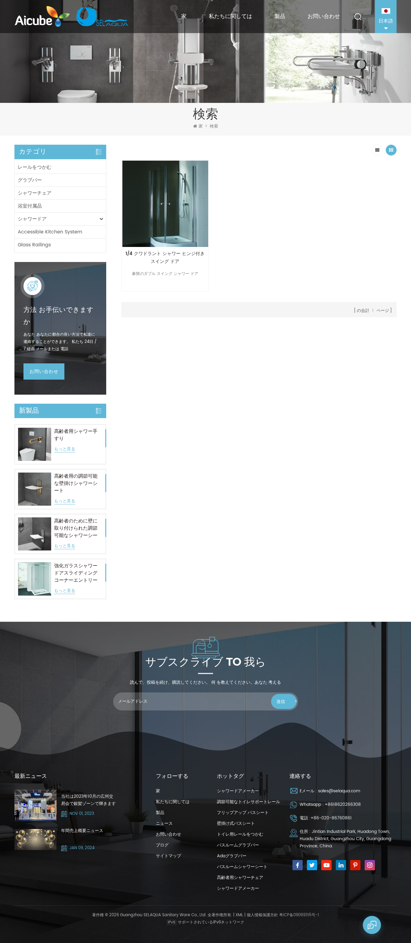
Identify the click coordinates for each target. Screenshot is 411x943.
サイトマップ (168, 855)
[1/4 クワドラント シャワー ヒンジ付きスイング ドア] (165, 204)
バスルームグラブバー (238, 845)
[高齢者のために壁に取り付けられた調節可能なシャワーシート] (34, 533)
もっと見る (64, 449)
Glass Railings (34, 245)
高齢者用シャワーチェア (240, 877)
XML (239, 915)
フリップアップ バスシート (243, 812)
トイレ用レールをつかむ (240, 834)
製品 (279, 16)
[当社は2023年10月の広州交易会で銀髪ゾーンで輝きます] (35, 805)
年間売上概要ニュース (82, 830)
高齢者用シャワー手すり (75, 435)
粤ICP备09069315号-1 (299, 915)
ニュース (164, 823)
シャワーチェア (34, 193)
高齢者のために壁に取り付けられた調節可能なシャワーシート (75, 528)
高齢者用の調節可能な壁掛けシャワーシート (75, 483)
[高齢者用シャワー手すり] (34, 444)
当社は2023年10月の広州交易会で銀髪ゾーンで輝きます (88, 800)
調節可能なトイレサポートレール (248, 801)
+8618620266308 (343, 804)
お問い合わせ (323, 16)
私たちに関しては (230, 16)
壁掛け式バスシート (236, 823)
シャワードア (32, 219)
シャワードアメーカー (238, 790)
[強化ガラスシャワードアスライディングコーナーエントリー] (34, 578)
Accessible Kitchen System (50, 232)
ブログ (162, 845)
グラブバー (30, 180)
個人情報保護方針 (262, 915)
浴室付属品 (30, 206)
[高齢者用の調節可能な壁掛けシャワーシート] (34, 489)
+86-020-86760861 (331, 818)
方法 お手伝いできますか (58, 316)
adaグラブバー (231, 855)
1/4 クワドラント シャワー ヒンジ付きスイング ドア (165, 257)
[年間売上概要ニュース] (35, 839)
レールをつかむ (34, 167)
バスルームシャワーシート (242, 866)
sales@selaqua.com (339, 790)
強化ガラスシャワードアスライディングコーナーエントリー (75, 573)
